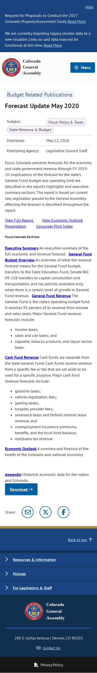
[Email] (28, 512)
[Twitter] (45, 512)
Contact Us (51, 647)
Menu (85, 67)
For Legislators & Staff (32, 587)
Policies (19, 573)
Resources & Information (34, 559)
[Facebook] (63, 512)
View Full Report (19, 220)
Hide (89, 6)
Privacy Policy (52, 664)
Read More (77, 21)
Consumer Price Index (54, 226)
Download (19, 489)
